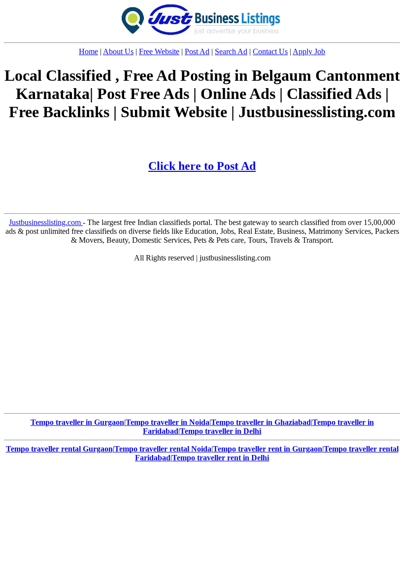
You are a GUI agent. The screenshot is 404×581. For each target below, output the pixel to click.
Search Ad (231, 51)
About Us (118, 51)
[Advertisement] (202, 340)
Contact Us (270, 51)
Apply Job (309, 51)
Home (88, 51)
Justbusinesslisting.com (46, 222)
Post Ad (197, 51)
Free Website (159, 51)
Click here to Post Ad (202, 166)
